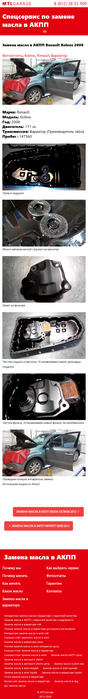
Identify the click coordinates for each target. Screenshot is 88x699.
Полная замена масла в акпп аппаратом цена (31, 646)
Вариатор (59, 55)
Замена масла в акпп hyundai (60, 668)
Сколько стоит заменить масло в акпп (26, 637)
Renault (43, 55)
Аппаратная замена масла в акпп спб (26, 633)
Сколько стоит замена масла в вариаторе (29, 650)
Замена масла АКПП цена (66, 654)
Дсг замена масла (15, 685)
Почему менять (15, 575)
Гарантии (54, 583)
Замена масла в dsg (66, 681)
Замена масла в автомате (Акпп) (23, 659)
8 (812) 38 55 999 (70, 3)
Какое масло (12, 591)
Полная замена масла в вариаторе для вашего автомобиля (39, 628)
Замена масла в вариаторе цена (23, 641)
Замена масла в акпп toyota (20, 672)
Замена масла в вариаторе (15, 601)
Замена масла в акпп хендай (21, 668)
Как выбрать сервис (62, 567)
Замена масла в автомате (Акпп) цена (27, 663)
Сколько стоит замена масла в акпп (25, 654)
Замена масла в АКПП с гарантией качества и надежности (38, 619)
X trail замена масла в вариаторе (24, 676)
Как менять (11, 583)
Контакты (54, 591)
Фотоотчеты (12, 55)
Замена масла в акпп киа (69, 663)
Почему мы (11, 567)
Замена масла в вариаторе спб (22, 624)
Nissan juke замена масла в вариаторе (27, 681)
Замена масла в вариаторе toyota (62, 672)
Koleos (30, 55)
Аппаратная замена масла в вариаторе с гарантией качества (40, 615)
